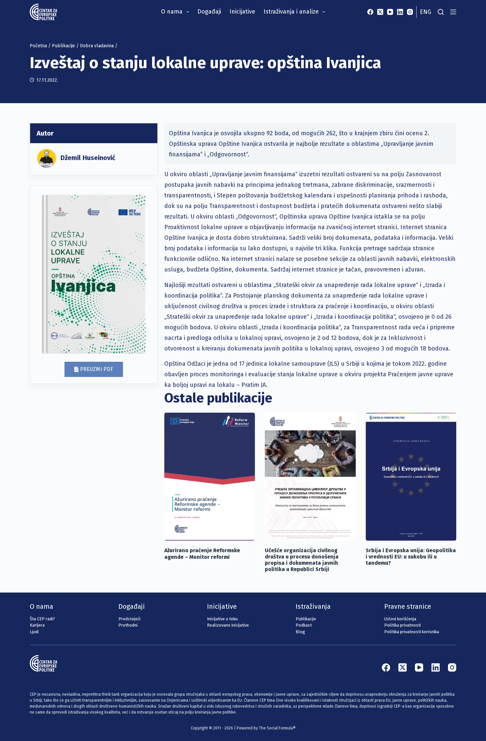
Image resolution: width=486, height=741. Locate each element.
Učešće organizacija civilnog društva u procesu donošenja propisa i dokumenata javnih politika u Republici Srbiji (302, 560)
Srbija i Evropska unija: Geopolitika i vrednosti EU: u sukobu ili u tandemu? (411, 556)
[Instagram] (410, 12)
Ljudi (34, 631)
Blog (300, 631)
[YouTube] (390, 12)
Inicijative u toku (222, 618)
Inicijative (242, 11)
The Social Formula (276, 728)
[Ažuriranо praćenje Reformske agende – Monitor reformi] (209, 477)
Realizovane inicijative (228, 625)
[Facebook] (370, 12)
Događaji (209, 11)
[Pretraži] (441, 12)
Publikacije (63, 46)
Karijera (37, 625)
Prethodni (128, 625)
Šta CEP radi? (42, 618)
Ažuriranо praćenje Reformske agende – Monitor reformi (202, 553)
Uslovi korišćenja (400, 618)
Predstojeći (129, 618)
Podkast (304, 625)
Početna (38, 46)
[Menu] (453, 12)
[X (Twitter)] (380, 12)
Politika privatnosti (402, 625)
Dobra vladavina (97, 46)
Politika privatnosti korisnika (411, 631)
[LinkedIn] (400, 12)
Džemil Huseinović (88, 158)
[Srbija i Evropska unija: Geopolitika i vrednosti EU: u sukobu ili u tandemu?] (411, 477)
